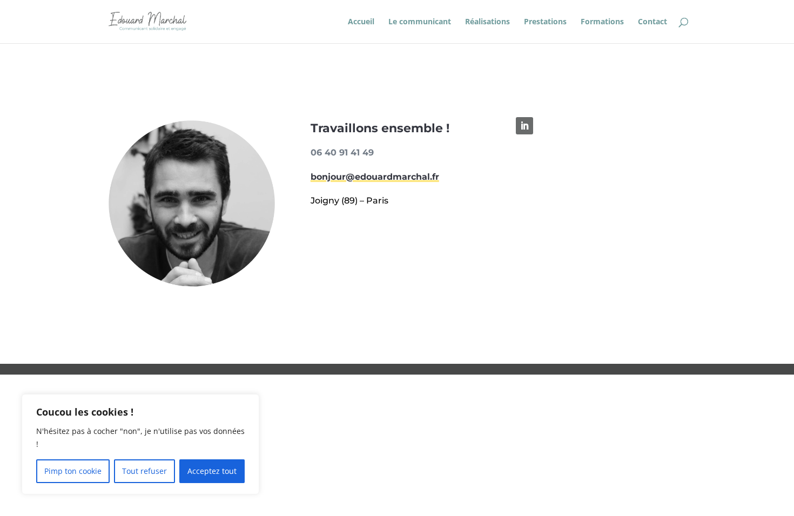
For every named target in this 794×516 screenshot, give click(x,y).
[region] (140, 444)
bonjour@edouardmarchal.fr (375, 177)
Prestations (545, 22)
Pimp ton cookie (73, 471)
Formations (602, 22)
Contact (652, 22)
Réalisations (487, 22)
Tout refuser (144, 471)
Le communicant (419, 22)
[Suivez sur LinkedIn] (524, 125)
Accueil (361, 22)
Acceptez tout (212, 471)
